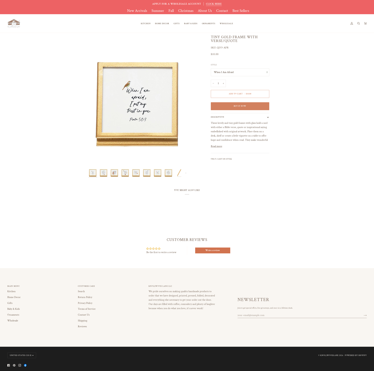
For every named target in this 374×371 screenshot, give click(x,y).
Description (217, 117)
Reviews (82, 326)
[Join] (363, 315)
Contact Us (84, 314)
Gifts (9, 303)
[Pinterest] (14, 365)
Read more (216, 146)
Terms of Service (87, 309)
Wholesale (12, 320)
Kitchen (11, 291)
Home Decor (14, 297)
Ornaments (13, 314)
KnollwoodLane (329, 355)
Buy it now (240, 106)
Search (81, 291)
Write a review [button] (212, 250)
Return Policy (85, 297)
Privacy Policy (85, 303)
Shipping (82, 320)
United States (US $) (21, 355)
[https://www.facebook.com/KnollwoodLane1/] (25, 365)
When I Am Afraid (224, 72)
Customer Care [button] (86, 286)
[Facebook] (8, 365)
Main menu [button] (13, 286)
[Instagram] (19, 365)
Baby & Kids (13, 309)
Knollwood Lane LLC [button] (160, 286)
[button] (146, 23)
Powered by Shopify (356, 355)
